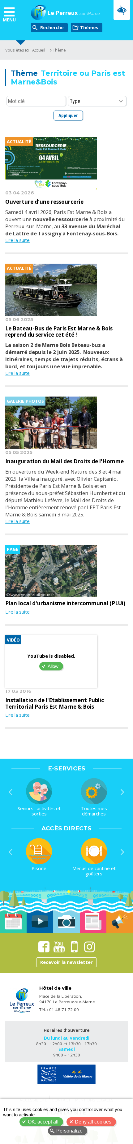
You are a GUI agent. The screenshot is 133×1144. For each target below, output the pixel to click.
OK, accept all (43, 1121)
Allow (53, 666)
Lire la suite (17, 240)
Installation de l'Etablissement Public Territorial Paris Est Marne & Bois (54, 703)
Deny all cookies (93, 1121)
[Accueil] (38, 13)
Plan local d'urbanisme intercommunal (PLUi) (65, 603)
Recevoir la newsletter (66, 962)
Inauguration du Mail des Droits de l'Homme (64, 461)
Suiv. (122, 792)
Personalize (69, 1130)
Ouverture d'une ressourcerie (44, 202)
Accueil (38, 50)
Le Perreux (73, 13)
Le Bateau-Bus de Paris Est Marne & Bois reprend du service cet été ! (59, 331)
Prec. (10, 792)
